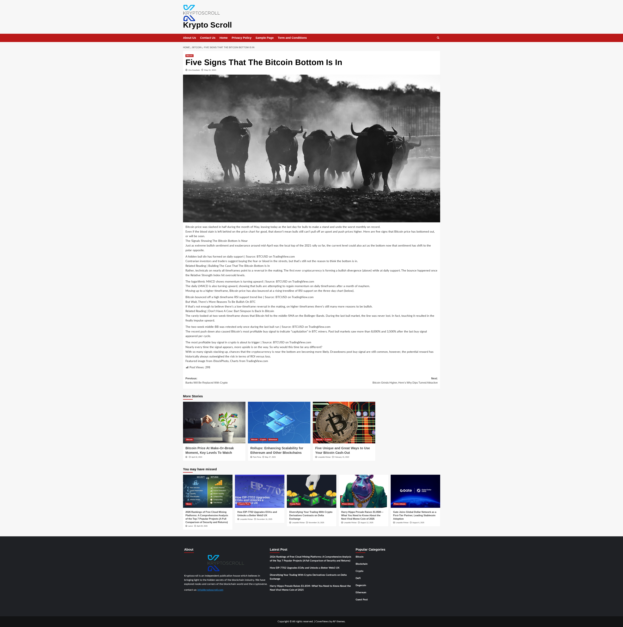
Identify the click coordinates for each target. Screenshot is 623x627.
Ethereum (273, 439)
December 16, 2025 (264, 519)
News (188, 504)
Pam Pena (257, 457)
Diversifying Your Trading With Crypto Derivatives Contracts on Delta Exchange (310, 515)
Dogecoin (361, 585)
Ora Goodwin (194, 70)
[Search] (438, 38)
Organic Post (244, 504)
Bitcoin (189, 56)
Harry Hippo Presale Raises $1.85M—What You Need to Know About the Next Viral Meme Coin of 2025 (362, 515)
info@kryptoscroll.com (210, 590)
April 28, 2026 (202, 526)
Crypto (263, 439)
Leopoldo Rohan (324, 457)
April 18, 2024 (196, 457)
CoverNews (322, 621)
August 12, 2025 (366, 523)
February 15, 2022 (342, 457)
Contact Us (207, 37)
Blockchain (361, 564)
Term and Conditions (292, 37)
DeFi (358, 578)
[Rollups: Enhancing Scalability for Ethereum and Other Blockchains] (279, 422)
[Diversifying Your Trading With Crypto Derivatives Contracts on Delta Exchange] (311, 491)
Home (224, 37)
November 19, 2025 (316, 523)
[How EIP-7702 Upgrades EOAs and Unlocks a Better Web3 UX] (259, 491)
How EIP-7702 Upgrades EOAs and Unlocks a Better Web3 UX (304, 568)
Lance (190, 526)
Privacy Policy (241, 37)
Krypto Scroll (207, 25)
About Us (189, 37)
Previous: (206, 380)
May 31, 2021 (210, 70)
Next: (405, 380)
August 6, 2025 (418, 523)
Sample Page (265, 37)
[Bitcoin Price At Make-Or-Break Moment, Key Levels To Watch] (214, 422)
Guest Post (295, 504)
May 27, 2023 (270, 457)
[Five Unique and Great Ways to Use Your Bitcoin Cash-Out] (344, 422)
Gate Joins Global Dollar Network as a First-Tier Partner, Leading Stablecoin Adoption (414, 515)
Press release (347, 504)
